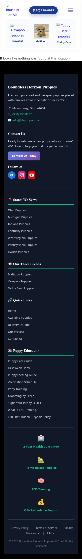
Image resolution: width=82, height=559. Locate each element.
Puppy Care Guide (20, 361)
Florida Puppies (18, 252)
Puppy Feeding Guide (22, 375)
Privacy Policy (19, 528)
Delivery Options (19, 325)
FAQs (50, 533)
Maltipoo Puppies (20, 274)
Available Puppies (20, 317)
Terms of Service (47, 528)
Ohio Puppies (17, 210)
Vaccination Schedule (22, 382)
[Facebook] (12, 175)
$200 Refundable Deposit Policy (29, 417)
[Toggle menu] (72, 10)
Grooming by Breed (21, 396)
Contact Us (15, 338)
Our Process (16, 332)
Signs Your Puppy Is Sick (24, 403)
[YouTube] (31, 175)
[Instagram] (21, 175)
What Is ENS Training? (22, 410)
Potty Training (17, 389)
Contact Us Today (24, 156)
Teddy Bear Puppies (21, 288)
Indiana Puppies (19, 224)
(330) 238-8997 (43, 10)
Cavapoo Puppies (19, 281)
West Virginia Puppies (22, 238)
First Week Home (19, 368)
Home (12, 311)
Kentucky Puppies (20, 231)
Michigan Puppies (20, 217)
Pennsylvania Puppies (22, 245)
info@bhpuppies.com (26, 120)
